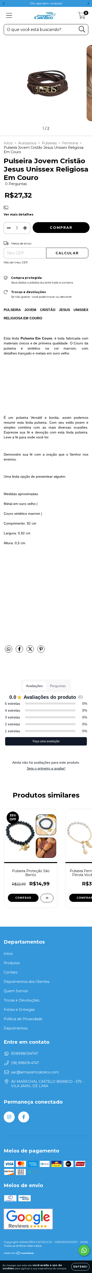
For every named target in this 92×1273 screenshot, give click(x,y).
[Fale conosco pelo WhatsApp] (84, 1250)
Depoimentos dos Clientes (26, 981)
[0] (82, 16)
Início (8, 143)
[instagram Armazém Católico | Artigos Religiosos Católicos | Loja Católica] (9, 1117)
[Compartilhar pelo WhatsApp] (8, 649)
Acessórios (27, 143)
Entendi (80, 1266)
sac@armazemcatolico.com (35, 1072)
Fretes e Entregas (19, 1009)
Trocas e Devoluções (21, 1000)
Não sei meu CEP (16, 262)
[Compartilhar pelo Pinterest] (41, 651)
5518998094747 (24, 1053)
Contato (11, 972)
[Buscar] (82, 29)
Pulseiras (49, 143)
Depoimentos (15, 1028)
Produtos (12, 963)
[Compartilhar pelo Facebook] (20, 651)
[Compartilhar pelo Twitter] (30, 651)
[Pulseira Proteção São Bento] (46, 898)
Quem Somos (16, 991)
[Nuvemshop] (19, 1254)
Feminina (70, 143)
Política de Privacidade (23, 1019)
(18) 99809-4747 (25, 1063)
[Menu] (9, 15)
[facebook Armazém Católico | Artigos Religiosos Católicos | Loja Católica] (23, 1117)
